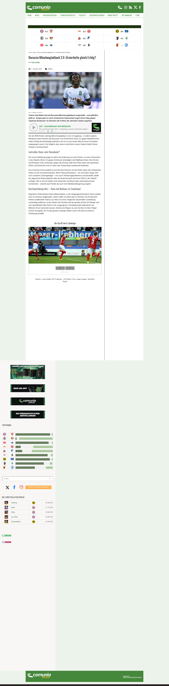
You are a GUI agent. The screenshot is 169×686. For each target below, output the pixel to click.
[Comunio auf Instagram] (125, 8)
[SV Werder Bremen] (12, 463)
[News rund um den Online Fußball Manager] (38, 7)
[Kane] (6, 507)
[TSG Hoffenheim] (12, 450)
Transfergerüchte (68, 15)
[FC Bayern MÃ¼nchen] (5, 434)
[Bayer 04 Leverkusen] (12, 438)
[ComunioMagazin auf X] (136, 8)
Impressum (126, 676)
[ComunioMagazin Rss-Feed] (130, 8)
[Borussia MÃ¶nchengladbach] (12, 455)
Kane (13, 507)
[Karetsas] (6, 503)
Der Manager (127, 15)
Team (137, 15)
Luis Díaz (14, 517)
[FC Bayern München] (33, 507)
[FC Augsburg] (5, 467)
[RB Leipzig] (5, 455)
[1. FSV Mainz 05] (5, 442)
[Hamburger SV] (12, 459)
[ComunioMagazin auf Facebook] (140, 8)
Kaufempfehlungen (97, 15)
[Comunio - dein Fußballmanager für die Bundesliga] (120, 8)
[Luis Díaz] (6, 517)
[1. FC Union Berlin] (5, 446)
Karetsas (14, 503)
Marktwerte (113, 15)
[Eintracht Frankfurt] (12, 446)
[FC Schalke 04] (12, 467)
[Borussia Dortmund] (5, 459)
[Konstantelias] (6, 521)
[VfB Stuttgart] (12, 434)
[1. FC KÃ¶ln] (5, 450)
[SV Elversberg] (5, 438)
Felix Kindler (36, 62)
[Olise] (6, 512)
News (37, 15)
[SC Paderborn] (12, 442)
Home (29, 15)
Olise (13, 512)
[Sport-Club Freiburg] (5, 463)
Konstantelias (15, 521)
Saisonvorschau (50, 15)
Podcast (82, 15)
